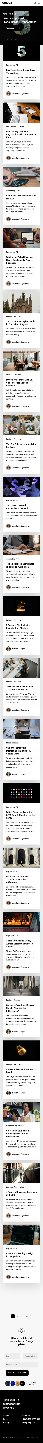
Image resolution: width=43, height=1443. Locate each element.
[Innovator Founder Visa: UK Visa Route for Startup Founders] (21, 381)
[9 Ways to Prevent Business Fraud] (21, 1069)
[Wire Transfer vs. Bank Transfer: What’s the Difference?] (21, 878)
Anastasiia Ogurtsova (20, 94)
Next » (27, 1316)
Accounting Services (14, 191)
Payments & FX (12, 65)
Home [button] (5, 1419)
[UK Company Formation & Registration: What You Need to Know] (21, 133)
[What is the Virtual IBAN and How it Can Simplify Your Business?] (21, 258)
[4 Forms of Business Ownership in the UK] (21, 1192)
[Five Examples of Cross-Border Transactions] (21, 70)
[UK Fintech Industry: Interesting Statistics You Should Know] (21, 749)
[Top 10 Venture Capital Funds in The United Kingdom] (21, 320)
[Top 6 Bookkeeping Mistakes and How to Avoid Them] (21, 564)
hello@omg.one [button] (28, 1423)
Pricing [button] (6, 1423)
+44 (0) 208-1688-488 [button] (31, 1419)
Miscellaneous (12, 743)
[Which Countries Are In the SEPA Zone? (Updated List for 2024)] (21, 814)
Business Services (13, 316)
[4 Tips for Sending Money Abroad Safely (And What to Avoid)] (21, 942)
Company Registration (15, 126)
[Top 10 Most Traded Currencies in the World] (21, 504)
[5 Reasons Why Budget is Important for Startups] (21, 625)
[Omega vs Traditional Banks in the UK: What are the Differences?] (21, 1006)
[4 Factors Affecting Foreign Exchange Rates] (21, 1254)
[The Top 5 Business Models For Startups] (21, 444)
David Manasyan (18, 649)
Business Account (13, 1000)
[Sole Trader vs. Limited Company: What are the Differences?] (21, 1131)
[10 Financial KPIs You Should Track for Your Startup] (21, 687)
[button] (39, 3)
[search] (34, 2)
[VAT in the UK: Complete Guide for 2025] (21, 196)
